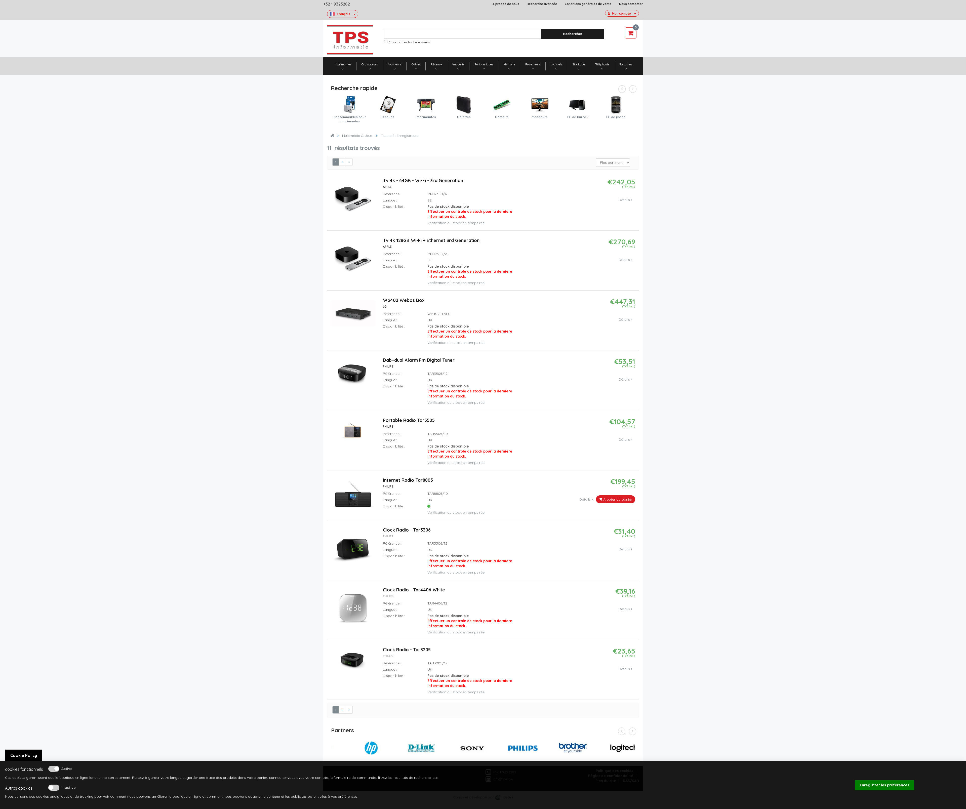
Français (343, 14)
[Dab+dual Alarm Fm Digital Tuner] (353, 375)
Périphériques (483, 64)
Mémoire (509, 64)
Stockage (578, 64)
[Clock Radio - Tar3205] (353, 662)
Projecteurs (533, 64)
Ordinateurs (369, 64)
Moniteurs (394, 64)
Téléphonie (602, 64)
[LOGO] (350, 40)
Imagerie (458, 64)
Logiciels (556, 64)
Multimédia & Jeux (357, 135)
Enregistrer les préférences (884, 785)
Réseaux (436, 64)
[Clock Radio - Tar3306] (353, 550)
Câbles (416, 64)
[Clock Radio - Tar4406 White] (353, 610)
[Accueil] (332, 135)
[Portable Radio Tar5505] (353, 432)
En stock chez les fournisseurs (409, 42)
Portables (625, 64)
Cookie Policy (23, 755)
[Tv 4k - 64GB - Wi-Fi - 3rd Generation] (353, 200)
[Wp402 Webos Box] (353, 315)
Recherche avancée (542, 4)
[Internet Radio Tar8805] (353, 496)
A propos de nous (506, 4)
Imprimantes (342, 64)
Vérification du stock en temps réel (456, 223)
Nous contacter (631, 4)
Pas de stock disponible (469, 211)
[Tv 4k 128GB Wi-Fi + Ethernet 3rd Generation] (353, 260)
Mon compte (621, 13)
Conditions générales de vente (588, 4)
